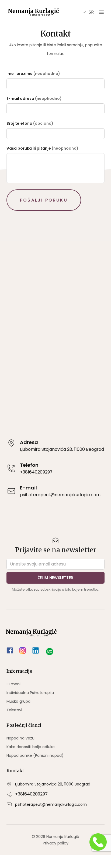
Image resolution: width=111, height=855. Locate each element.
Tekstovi (14, 710)
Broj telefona (19, 123)
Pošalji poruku (44, 200)
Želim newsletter (56, 577)
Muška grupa (18, 701)
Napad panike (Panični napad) (35, 755)
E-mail (28, 487)
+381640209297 (31, 794)
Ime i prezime (19, 73)
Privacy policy (55, 843)
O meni (13, 684)
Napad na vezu (20, 738)
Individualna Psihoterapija (30, 692)
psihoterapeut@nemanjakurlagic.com (51, 804)
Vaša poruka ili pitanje (28, 148)
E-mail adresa (20, 98)
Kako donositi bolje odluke (30, 746)
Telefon (29, 465)
